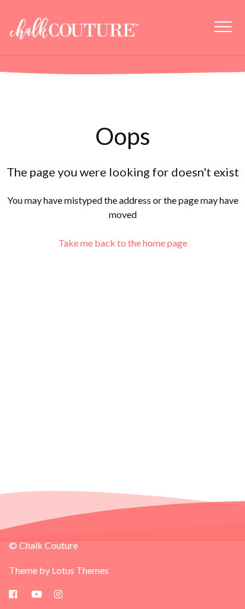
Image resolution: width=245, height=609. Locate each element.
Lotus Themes (80, 570)
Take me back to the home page (122, 242)
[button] (222, 26)
